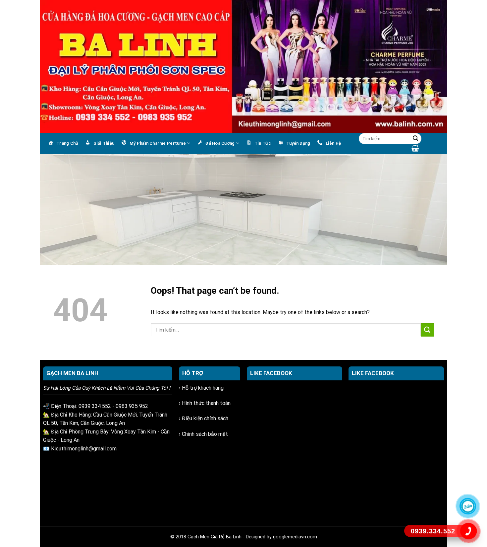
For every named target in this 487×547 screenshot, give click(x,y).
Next (439, 208)
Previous (48, 208)
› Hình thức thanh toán (205, 403)
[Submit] (415, 138)
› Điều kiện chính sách (203, 418)
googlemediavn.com (295, 537)
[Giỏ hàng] (415, 148)
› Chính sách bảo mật (203, 434)
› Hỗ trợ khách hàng (201, 388)
